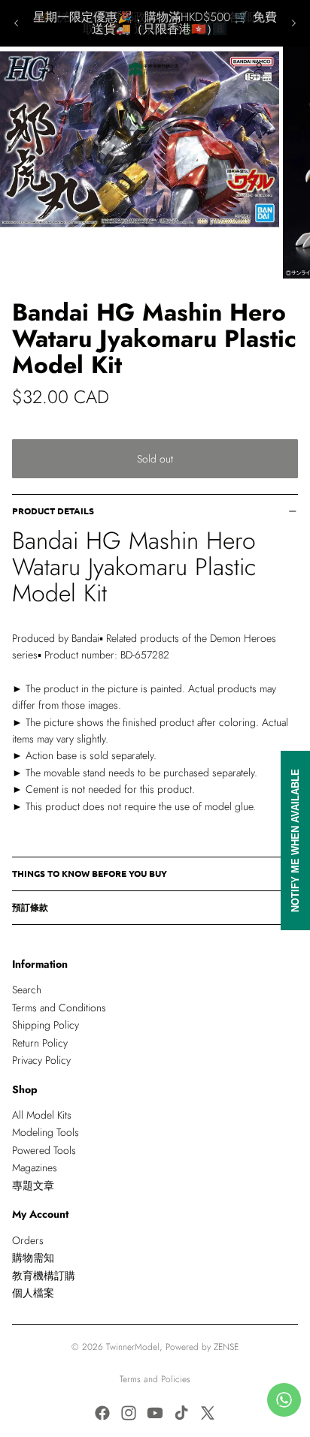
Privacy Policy (41, 1060)
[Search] (49, 69)
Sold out (155, 458)
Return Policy (40, 1042)
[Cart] (291, 69)
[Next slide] (293, 23)
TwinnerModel (133, 1347)
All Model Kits (41, 1114)
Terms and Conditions (59, 1007)
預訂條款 (30, 907)
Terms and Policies (155, 1379)
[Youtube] (155, 1413)
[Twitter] (208, 1413)
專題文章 (33, 1185)
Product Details (53, 511)
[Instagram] (129, 1413)
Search (26, 989)
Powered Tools (44, 1150)
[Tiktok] (181, 1413)
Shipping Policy (45, 1024)
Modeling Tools (45, 1132)
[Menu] (17, 69)
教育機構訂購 (43, 1275)
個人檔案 (33, 1292)
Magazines (34, 1167)
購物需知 (33, 1257)
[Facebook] (102, 1413)
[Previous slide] (16, 23)
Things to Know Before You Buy (89, 873)
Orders (28, 1240)
